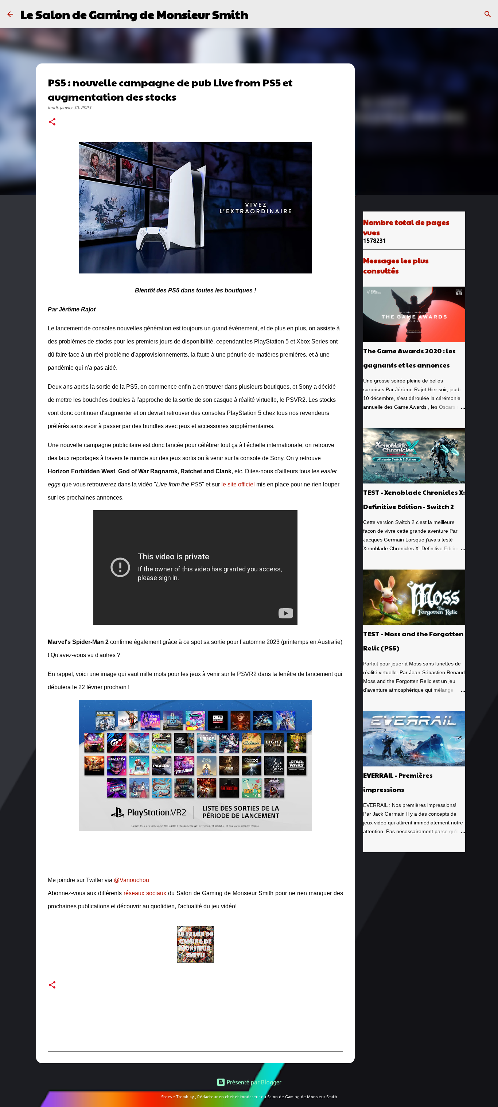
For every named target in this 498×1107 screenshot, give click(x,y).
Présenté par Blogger (253, 1082)
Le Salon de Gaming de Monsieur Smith (134, 14)
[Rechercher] (258, 14)
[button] (52, 122)
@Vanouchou (131, 880)
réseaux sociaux (145, 893)
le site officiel (238, 484)
